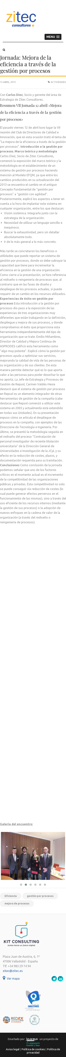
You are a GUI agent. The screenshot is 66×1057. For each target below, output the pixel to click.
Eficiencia (11, 896)
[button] (53, 37)
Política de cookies (33, 1049)
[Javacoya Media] (32, 1039)
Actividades (58, 82)
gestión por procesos (40, 896)
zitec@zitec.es (13, 970)
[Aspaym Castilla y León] (33, 1043)
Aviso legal (12, 1049)
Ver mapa (12, 978)
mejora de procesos (17, 903)
